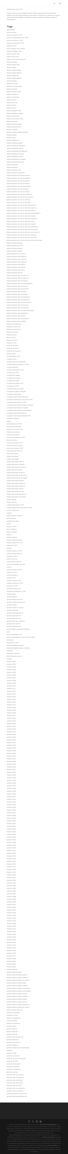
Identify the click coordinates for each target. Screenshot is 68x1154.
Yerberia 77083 (11, 883)
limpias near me (11, 502)
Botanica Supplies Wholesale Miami (17, 132)
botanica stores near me (14, 127)
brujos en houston (12, 345)
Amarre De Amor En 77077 (14, 35)
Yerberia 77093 (11, 910)
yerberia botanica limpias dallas (16, 983)
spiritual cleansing (12, 610)
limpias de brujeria (12, 456)
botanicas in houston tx (14, 329)
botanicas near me (12, 332)
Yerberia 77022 (11, 718)
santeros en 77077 (12, 586)
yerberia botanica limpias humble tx (17, 996)
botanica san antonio (13, 116)
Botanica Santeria (12, 121)
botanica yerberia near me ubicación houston (20, 310)
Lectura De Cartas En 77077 (15, 443)
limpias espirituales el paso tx (16, 472)
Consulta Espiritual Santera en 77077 (18, 364)
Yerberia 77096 (11, 918)
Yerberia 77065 (11, 834)
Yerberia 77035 (11, 753)
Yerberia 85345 (11, 967)
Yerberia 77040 (11, 767)
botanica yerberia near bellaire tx (17, 256)
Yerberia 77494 (11, 958)
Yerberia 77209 (11, 950)
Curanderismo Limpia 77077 (15, 383)
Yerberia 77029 (11, 737)
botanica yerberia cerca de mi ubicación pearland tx (22, 229)
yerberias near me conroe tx (15, 1075)
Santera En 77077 (12, 545)
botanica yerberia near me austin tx (17, 275)
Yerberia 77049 (11, 791)
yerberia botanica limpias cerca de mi (18, 980)
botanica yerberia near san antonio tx (18, 318)
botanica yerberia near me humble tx (18, 289)
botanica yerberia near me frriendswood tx (19, 283)
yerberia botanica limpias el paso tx (17, 985)
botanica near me (12, 102)
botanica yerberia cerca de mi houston (18, 183)
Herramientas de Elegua (14, 426)
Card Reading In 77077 (13, 356)
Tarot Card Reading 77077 (14, 634)
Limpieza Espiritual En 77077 (15, 505)
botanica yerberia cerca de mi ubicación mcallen (21, 224)
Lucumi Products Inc (13, 510)
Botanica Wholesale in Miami (15, 154)
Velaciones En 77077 (13, 642)
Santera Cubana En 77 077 (14, 543)
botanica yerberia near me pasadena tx (18, 297)
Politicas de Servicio (48, 1137)
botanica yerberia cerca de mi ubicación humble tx (22, 218)
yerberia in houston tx (13, 1023)
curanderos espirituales (14, 394)
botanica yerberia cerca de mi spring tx (18, 200)
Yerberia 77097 (11, 921)
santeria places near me (14, 561)
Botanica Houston (12, 89)
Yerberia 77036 (11, 756)
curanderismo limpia (13, 381)
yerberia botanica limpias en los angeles (19, 991)
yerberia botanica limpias (14, 972)
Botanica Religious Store (14, 110)
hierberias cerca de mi (13, 432)
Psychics (9, 534)
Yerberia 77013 (11, 694)
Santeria (9, 548)
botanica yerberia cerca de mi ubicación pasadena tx (22, 227)
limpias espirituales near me (15, 491)
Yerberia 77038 (11, 761)
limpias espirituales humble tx (16, 486)
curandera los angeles (13, 375)
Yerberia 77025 (11, 726)
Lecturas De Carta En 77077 (15, 448)
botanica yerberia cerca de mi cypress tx (19, 178)
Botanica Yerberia (12, 167)
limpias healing (11, 499)
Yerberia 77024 (11, 723)
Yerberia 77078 (11, 869)
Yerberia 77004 (11, 669)
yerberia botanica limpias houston (17, 993)
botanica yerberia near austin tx (16, 254)
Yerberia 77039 (11, 764)
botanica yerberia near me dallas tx (17, 281)
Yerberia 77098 (11, 923)
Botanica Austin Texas (13, 54)
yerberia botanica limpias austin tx (17, 975)
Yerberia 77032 (11, 745)
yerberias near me (12, 1072)
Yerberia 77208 (11, 948)
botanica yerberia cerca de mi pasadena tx (19, 194)
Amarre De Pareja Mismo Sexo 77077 (18, 37)
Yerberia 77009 (11, 683)
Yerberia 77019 (11, 710)
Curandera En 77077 (13, 372)
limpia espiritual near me (14, 451)
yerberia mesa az (12, 1029)
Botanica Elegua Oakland (14, 78)
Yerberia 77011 (11, 688)
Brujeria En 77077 (12, 340)
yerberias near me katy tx (14, 1085)
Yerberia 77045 (11, 780)
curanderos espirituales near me (16, 413)
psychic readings (12, 532)
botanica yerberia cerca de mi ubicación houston (21, 216)
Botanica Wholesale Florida (15, 148)
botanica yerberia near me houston (17, 286)
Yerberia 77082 (11, 880)
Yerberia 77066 (11, 837)
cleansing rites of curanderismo (16, 362)
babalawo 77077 (11, 46)
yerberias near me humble (15, 1083)
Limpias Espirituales (13, 459)
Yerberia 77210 (11, 953)
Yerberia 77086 (11, 891)
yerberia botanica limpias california (17, 977)
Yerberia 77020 (11, 713)
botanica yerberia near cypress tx (17, 262)
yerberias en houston (13, 1066)
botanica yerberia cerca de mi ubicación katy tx (21, 221)
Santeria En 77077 (12, 556)
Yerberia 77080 (11, 875)
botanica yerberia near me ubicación (18, 308)
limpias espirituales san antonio (16, 497)
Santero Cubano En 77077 (14, 570)
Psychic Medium (11, 529)
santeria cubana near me (14, 553)
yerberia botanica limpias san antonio (18, 1007)
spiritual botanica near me (15, 599)
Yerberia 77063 (11, 829)
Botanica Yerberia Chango (14, 243)
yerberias (9, 1050)
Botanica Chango (12, 62)
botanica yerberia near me (15, 273)
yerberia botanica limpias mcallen (17, 999)
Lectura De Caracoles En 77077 (16, 437)
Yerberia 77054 (11, 805)
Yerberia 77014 (11, 696)
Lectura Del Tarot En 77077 (15, 445)
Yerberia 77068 (11, 842)
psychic (9, 524)
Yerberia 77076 (11, 864)
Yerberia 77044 (11, 778)
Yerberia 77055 (11, 807)
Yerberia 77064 (11, 832)
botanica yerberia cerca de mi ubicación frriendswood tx (23, 213)
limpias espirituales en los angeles (17, 478)
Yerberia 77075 (11, 861)
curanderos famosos (13, 418)
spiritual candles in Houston (15, 607)
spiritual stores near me (14, 626)
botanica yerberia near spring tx (16, 321)
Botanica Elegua (11, 67)
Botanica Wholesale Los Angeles (16, 159)
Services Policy (52, 1145)
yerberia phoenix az (13, 1039)
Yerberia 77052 (11, 799)
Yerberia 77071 (11, 850)
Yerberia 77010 (11, 686)
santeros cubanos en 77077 (15, 583)
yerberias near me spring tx (15, 1091)
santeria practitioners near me (16, 564)
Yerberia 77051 (11, 796)
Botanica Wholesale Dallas (14, 143)
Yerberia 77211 (11, 956)
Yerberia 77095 (11, 915)
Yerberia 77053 (11, 802)
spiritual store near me (13, 624)
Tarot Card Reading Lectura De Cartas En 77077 (21, 637)
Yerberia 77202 (11, 931)
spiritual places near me (14, 615)
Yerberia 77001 (11, 661)
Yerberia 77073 (11, 856)
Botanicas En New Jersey (14, 324)
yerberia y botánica (12, 1045)
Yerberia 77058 (11, 815)
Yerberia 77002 (11, 664)
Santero (9, 567)
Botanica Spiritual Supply (14, 124)
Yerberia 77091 (11, 904)
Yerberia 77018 (11, 707)
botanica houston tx (13, 94)
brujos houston (11, 354)
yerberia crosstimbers (13, 1012)
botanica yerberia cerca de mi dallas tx (18, 181)
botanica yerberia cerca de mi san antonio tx (20, 197)
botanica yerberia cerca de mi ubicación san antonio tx (23, 232)
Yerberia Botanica (12, 969)
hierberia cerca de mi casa (15, 429)
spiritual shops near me (14, 618)
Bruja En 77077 (11, 337)
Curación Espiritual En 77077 (15, 370)
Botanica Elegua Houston (14, 73)
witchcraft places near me (14, 656)
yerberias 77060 (11, 1053)
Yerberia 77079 (11, 872)
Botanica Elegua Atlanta (14, 70)
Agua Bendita (11, 29)
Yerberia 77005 (11, 672)
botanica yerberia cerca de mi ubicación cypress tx (22, 208)
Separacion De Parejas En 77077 (16, 591)
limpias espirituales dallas (14, 470)
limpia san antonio (12, 453)
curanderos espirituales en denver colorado (20, 405)
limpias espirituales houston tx (16, 483)
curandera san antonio (13, 378)
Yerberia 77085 (11, 888)
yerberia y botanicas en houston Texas (18, 1048)
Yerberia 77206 (11, 942)
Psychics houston (12, 537)
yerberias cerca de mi (13, 1056)
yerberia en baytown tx (13, 1018)
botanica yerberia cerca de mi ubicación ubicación (22, 237)
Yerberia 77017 (11, 705)
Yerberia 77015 (11, 699)
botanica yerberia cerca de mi (16, 173)
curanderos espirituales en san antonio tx (19, 410)
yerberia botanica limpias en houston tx (18, 988)
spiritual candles (12, 605)
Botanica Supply (11, 135)
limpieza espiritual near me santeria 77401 (19, 507)
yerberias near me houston (15, 1080)
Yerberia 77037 (11, 759)
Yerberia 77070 (11, 848)
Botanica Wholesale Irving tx (15, 156)
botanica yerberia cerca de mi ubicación (19, 202)
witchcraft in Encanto (13, 653)
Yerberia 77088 (11, 896)
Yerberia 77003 (11, 667)
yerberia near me (12, 1034)
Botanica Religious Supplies (15, 113)
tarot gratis (10, 640)
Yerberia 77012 (11, 691)
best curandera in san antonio (16, 48)
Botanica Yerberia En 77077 (15, 245)
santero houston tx (12, 575)
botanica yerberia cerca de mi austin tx (18, 175)
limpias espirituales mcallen (15, 488)
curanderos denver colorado (15, 389)
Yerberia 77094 (11, 913)
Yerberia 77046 (11, 783)
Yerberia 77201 (11, 929)
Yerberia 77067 (11, 840)
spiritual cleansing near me (15, 613)
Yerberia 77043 (11, 775)
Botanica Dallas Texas (13, 65)
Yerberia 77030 (11, 740)
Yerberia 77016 (11, 702)
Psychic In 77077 (12, 526)
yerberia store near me (13, 1042)
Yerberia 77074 (11, 859)
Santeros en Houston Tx (14, 588)
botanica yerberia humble (14, 251)
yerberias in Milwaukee (14, 1069)
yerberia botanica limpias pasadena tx (18, 1004)
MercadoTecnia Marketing (48, 1124)
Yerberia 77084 (11, 886)
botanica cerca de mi (13, 56)
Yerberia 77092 (11, 907)
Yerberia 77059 (11, 818)
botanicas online (12, 335)
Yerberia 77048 (11, 788)
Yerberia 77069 (11, 845)
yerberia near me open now (15, 1037)
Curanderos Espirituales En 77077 (17, 402)
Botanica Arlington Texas (14, 51)
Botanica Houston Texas (14, 92)
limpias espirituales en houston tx (17, 475)
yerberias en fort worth (14, 1064)
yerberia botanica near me (15, 1010)
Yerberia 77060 (11, 821)
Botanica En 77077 (12, 83)
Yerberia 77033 (11, 748)
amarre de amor (11, 32)
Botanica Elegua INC (13, 75)
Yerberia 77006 (11, 675)
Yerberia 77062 (11, 826)
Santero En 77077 (12, 572)
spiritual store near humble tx (16, 621)
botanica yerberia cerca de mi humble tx (19, 186)
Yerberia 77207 (11, 945)
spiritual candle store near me (16, 602)
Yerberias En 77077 (12, 1061)
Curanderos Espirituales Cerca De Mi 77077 (20, 399)
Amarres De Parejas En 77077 (15, 43)
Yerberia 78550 (11, 961)
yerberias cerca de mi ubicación (16, 1058)
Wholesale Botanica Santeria (15, 645)
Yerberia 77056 (11, 810)
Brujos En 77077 (11, 343)
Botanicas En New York (13, 327)
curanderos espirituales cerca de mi (17, 397)
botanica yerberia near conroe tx (16, 259)
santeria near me (12, 559)
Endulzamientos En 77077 (14, 424)
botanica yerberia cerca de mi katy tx (18, 189)
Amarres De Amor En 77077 (15, 40)
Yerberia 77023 (11, 721)
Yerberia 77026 (11, 729)
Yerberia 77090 (11, 902)
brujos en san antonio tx (14, 351)
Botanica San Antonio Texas (15, 119)
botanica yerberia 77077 (14, 170)
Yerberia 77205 (11, 940)
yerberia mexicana (12, 1031)
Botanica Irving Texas (13, 97)
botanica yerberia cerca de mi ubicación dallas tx (21, 210)
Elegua (9, 421)
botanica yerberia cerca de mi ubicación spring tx (21, 235)
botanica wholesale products (15, 162)
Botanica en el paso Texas (14, 86)
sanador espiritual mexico (14, 540)
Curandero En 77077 (13, 386)
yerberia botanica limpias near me (17, 1002)
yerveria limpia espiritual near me (17, 1096)
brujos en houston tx (13, 348)
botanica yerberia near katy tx (16, 270)
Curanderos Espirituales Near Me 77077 (19, 416)
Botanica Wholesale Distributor (16, 146)
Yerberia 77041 (11, 769)
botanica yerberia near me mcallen (17, 294)
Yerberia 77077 (11, 867)
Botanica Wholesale (12, 140)
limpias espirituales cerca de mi (16, 467)
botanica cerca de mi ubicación (16, 59)
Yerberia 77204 (11, 937)
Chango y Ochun (12, 359)
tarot (8, 632)
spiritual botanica (12, 597)
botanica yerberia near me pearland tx (18, 300)
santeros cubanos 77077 (14, 580)
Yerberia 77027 (11, 732)
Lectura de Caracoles (13, 435)
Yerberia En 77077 (12, 1015)
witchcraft (10, 651)
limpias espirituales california (15, 464)
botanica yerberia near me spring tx (17, 305)
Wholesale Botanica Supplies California (18, 648)
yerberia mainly (11, 1026)
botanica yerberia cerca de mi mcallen (18, 191)
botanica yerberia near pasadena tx (17, 313)
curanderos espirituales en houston (17, 408)
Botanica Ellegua (12, 81)
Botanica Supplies (12, 129)
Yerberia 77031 (11, 742)
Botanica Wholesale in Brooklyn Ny (17, 151)
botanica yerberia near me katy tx (17, 291)
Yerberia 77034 (11, 751)
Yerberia (9, 659)
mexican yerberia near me (14, 515)
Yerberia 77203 (11, 934)
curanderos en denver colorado (16, 391)
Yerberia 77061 (11, 823)
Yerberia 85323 (11, 964)
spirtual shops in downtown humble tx (18, 629)
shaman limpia (11, 594)
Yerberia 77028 (11, 734)
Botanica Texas (11, 137)
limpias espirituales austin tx (15, 461)
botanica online (11, 108)
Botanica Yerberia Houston (15, 248)
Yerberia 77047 (11, 786)
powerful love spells (13, 521)
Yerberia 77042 (11, 772)
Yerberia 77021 (11, 715)
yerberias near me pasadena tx (16, 1088)
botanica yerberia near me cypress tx (18, 278)
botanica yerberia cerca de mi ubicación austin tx (21, 205)
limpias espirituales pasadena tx (16, 494)
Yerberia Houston (12, 1021)
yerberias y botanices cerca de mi (17, 1093)
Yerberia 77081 (11, 877)
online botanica (11, 518)
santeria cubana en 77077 (14, 551)
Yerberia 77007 (11, 678)
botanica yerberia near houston (16, 267)
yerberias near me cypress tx (15, 1077)
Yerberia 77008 (11, 680)
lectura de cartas (12, 440)
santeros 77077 (11, 578)
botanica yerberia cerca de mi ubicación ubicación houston (24, 240)
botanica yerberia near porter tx (16, 316)
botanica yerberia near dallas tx (16, 264)
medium (9, 513)
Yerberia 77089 (11, 899)
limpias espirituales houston (15, 480)
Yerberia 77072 (11, 853)
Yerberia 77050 (11, 794)
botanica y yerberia (12, 164)
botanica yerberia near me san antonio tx (19, 302)
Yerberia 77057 (11, 813)
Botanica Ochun (11, 105)
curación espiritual (12, 367)
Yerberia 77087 (11, 894)
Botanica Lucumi (12, 100)
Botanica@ (12, 9)
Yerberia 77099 (11, 926)
